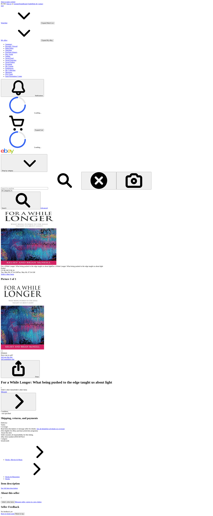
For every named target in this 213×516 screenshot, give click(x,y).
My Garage (9, 66)
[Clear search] (98, 181)
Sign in (8, 4)
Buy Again (9, 54)
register (16, 4)
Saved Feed (9, 58)
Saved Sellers (10, 62)
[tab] (106, 433)
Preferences (9, 68)
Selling (7, 56)
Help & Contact (37, 4)
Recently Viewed (11, 46)
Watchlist (8, 50)
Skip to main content (8, 2)
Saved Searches (10, 60)
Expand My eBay (47, 40)
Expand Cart (39, 130)
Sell (2, 6)
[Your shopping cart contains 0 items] (17, 130)
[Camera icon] (133, 181)
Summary (8, 44)
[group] (106, 316)
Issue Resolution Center (13, 76)
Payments (8, 64)
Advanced (44, 208)
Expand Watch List (47, 23)
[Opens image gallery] (2, 351)
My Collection (10, 70)
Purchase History (11, 52)
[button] (20, 200)
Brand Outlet (27, 4)
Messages (8, 72)
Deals (21, 4)
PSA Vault (9, 74)
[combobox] (24, 188)
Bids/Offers (9, 48)
